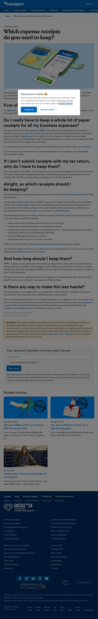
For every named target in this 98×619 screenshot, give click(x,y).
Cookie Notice (65, 103)
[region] (49, 102)
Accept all (28, 109)
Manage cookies (47, 109)
